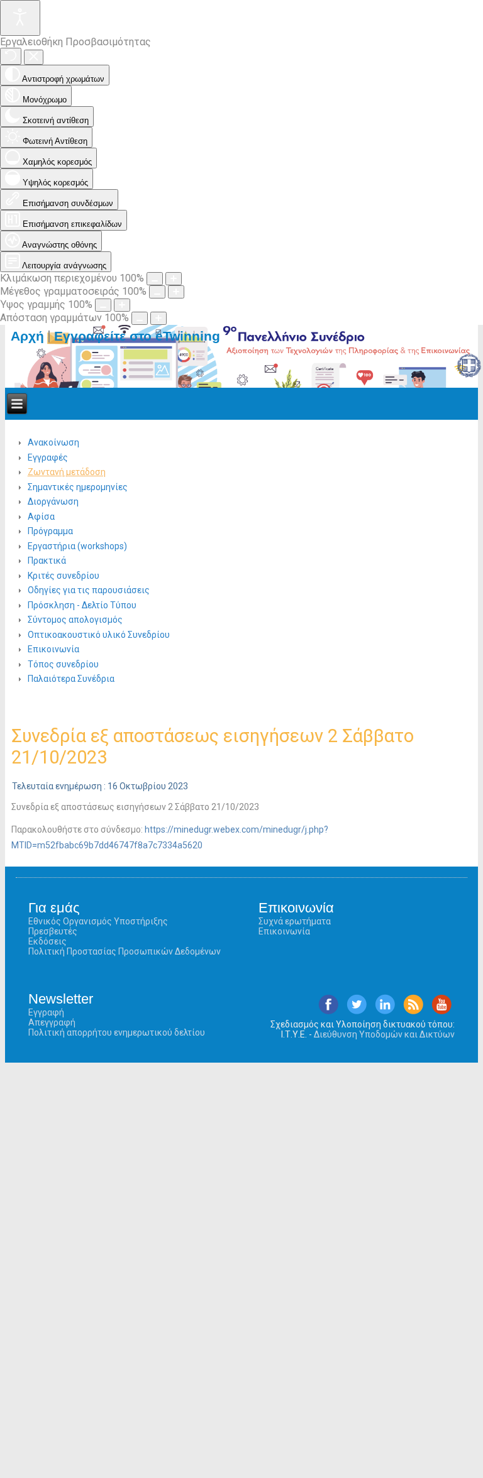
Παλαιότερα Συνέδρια (71, 679)
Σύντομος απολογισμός (75, 620)
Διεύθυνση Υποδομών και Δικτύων (384, 1034)
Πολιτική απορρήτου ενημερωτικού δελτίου (116, 1032)
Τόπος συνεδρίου (63, 664)
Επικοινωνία (53, 649)
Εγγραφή (46, 1012)
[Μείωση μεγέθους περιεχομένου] (155, 278)
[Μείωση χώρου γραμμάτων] (139, 318)
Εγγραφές (48, 457)
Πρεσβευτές (52, 931)
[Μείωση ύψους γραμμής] (103, 305)
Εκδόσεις (47, 941)
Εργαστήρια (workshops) (77, 546)
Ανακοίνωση (53, 442)
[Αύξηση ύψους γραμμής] (122, 305)
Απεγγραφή (51, 1022)
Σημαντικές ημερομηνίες (78, 487)
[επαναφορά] (10, 56)
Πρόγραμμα (50, 531)
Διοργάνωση (53, 501)
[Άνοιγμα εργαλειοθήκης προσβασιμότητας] (20, 18)
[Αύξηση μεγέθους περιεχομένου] (173, 278)
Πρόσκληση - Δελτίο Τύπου (82, 605)
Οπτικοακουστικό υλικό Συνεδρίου (99, 635)
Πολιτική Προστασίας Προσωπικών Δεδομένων (124, 951)
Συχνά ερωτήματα (294, 921)
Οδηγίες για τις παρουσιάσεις (89, 590)
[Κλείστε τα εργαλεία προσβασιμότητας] (33, 57)
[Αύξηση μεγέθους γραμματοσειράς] (176, 291)
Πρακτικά (47, 561)
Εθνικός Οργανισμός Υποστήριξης (98, 921)
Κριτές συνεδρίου (63, 576)
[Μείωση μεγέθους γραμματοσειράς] (157, 291)
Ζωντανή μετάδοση (67, 472)
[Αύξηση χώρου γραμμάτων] (158, 318)
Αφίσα (41, 517)
